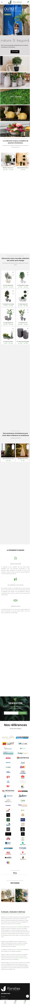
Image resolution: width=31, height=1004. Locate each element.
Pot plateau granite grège (8, 342)
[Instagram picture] (8, 895)
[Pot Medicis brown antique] (23, 315)
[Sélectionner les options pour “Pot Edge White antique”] (27, 272)
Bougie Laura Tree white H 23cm (23, 459)
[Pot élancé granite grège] (23, 333)
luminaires (17, 956)
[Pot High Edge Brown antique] (8, 315)
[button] (27, 154)
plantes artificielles (18, 926)
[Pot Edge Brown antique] (8, 296)
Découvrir (15, 51)
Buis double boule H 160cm (22, 168)
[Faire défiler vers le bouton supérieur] (27, 996)
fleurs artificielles (8, 933)
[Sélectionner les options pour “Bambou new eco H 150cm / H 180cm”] (13, 154)
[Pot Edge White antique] (23, 277)
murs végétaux (17, 949)
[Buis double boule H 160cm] (23, 160)
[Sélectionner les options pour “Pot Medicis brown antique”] (27, 309)
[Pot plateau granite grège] (8, 333)
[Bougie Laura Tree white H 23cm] (23, 450)
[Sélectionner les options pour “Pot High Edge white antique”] (27, 291)
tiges (28, 931)
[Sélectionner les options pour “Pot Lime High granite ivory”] (13, 272)
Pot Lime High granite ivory (8, 286)
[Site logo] (15, 2)
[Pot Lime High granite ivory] (8, 277)
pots (18, 941)
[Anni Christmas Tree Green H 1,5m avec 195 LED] (8, 450)
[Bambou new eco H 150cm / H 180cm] (8, 160)
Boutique (3, 996)
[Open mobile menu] (1, 2)
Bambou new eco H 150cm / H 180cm (8, 168)
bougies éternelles (18, 957)
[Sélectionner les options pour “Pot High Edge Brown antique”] (13, 309)
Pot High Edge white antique (23, 304)
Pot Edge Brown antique (8, 304)
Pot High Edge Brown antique (8, 323)
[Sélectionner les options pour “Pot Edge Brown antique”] (13, 291)
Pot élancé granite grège (23, 341)
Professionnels (4, 999)
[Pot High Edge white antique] (23, 296)
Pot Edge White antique (23, 285)
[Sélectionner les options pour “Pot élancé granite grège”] (27, 328)
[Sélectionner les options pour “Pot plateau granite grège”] (13, 328)
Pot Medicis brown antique (22, 323)
